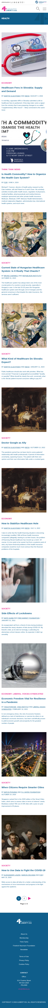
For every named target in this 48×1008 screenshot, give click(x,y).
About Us (24, 934)
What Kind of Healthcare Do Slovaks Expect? (22, 360)
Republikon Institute (31, 276)
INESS (27, 96)
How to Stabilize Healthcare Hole (20, 523)
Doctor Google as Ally (14, 442)
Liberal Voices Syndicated (28, 694)
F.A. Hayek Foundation (30, 792)
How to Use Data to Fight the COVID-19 (23, 870)
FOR (5, 182)
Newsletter (24, 949)
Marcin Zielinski (28, 875)
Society (6, 263)
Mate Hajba (9, 618)
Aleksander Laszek (12, 875)
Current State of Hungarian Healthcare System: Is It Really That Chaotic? (23, 269)
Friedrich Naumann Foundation (24, 946)
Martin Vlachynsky (12, 96)
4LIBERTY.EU (22, 1002)
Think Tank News (11, 169)
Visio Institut (23, 707)
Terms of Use (24, 956)
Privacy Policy (24, 960)
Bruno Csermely (11, 276)
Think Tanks (24, 942)
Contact (24, 973)
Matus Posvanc (10, 792)
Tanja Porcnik (10, 707)
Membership (24, 938)
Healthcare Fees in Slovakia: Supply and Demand (22, 89)
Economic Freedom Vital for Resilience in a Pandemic (24, 700)
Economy (7, 83)
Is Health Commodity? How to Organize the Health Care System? (24, 176)
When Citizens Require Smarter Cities (23, 787)
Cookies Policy (24, 964)
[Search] (38, 9)
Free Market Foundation (28, 618)
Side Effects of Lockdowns (17, 613)
